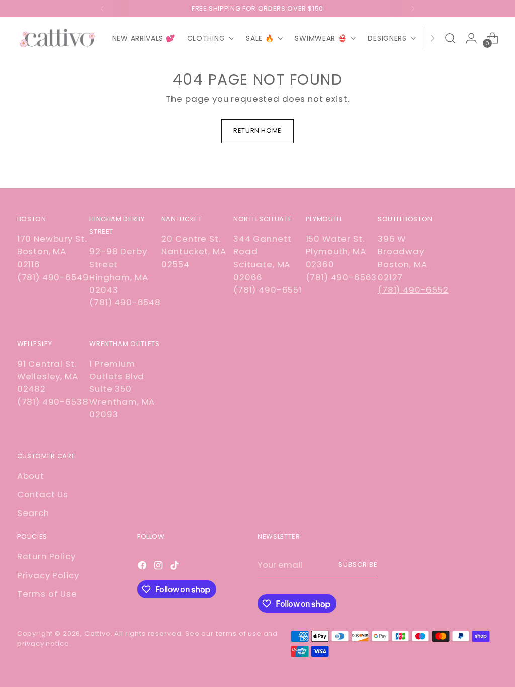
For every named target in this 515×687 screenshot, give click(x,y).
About (30, 476)
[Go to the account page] (471, 38)
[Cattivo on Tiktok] (175, 567)
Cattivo (97, 633)
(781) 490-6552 (413, 290)
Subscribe (358, 564)
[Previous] (102, 8)
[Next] (413, 8)
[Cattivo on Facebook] (143, 567)
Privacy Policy (48, 575)
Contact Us (42, 494)
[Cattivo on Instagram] (159, 567)
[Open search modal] (450, 38)
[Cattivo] (57, 38)
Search (33, 513)
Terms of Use (47, 594)
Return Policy (46, 556)
